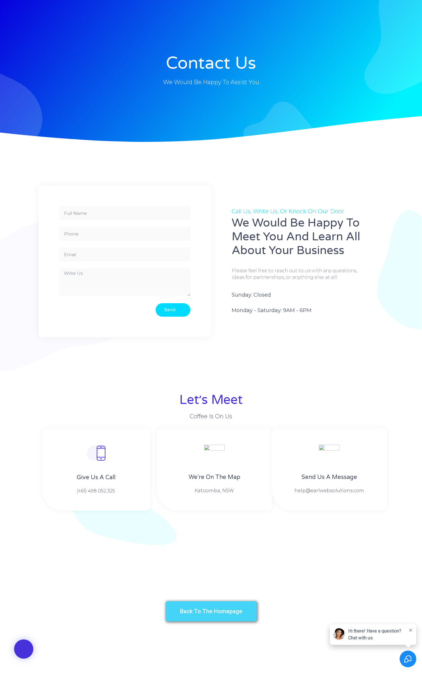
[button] (23, 649)
